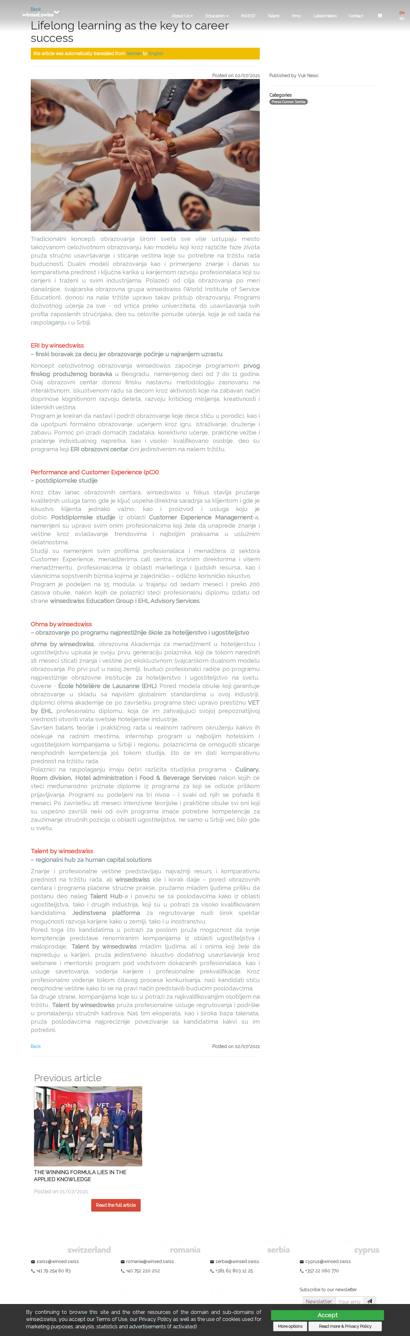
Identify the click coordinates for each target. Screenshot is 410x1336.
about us (181, 15)
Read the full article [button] (116, 1205)
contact (356, 15)
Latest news (325, 15)
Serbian (134, 53)
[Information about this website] (380, 16)
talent (273, 15)
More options (290, 1326)
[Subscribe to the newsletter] (369, 1301)
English (156, 53)
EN (402, 13)
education (216, 15)
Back (36, 1046)
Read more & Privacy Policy (345, 1326)
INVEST (248, 15)
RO (401, 19)
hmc (296, 15)
